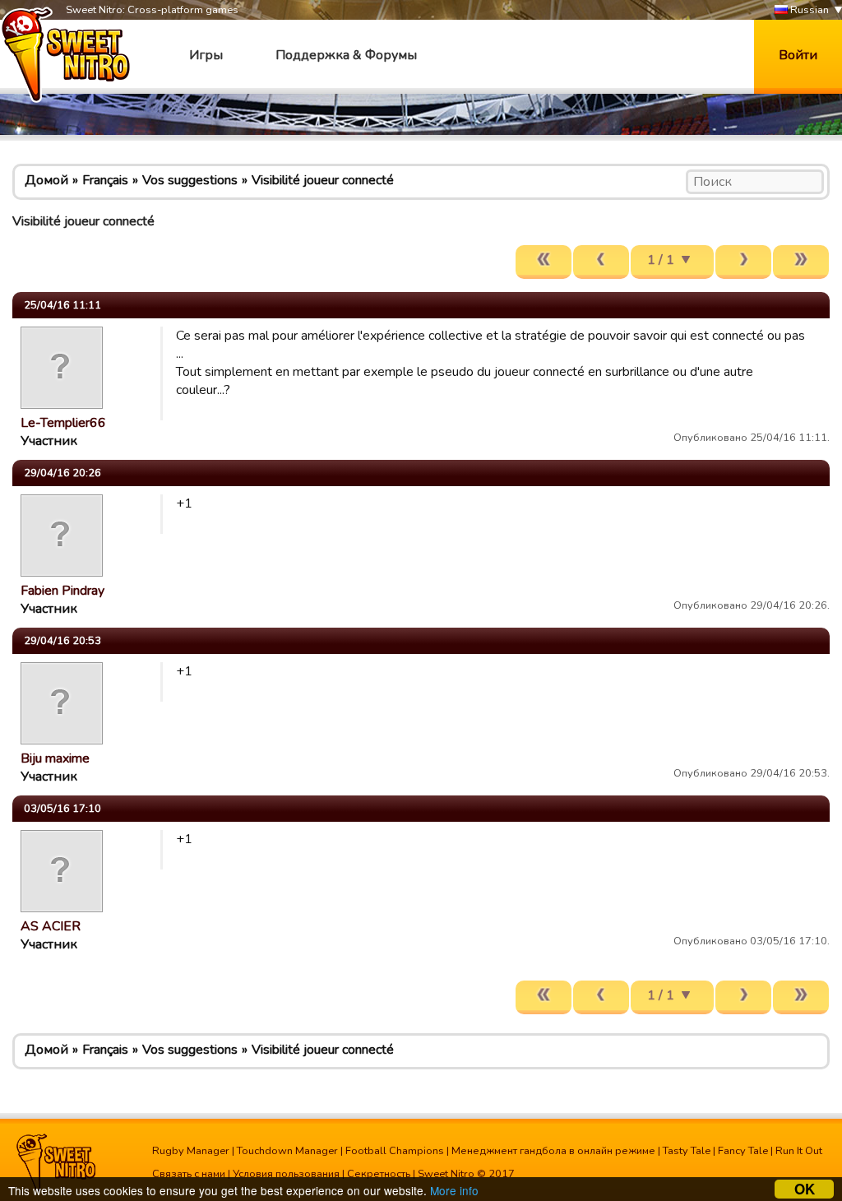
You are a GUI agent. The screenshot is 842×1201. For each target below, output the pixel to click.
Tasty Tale (686, 1150)
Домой (46, 180)
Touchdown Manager (287, 1150)
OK (804, 1189)
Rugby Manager (190, 1150)
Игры (206, 55)
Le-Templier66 (63, 423)
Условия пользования (286, 1173)
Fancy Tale (743, 1150)
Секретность (378, 1173)
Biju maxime (55, 758)
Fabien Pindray (62, 591)
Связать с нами (188, 1173)
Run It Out (798, 1150)
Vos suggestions (190, 180)
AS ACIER (51, 926)
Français (105, 180)
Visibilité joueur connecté (323, 180)
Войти (798, 55)
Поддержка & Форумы (346, 55)
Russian (808, 9)
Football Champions (394, 1150)
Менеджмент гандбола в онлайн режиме (553, 1150)
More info (454, 1190)
